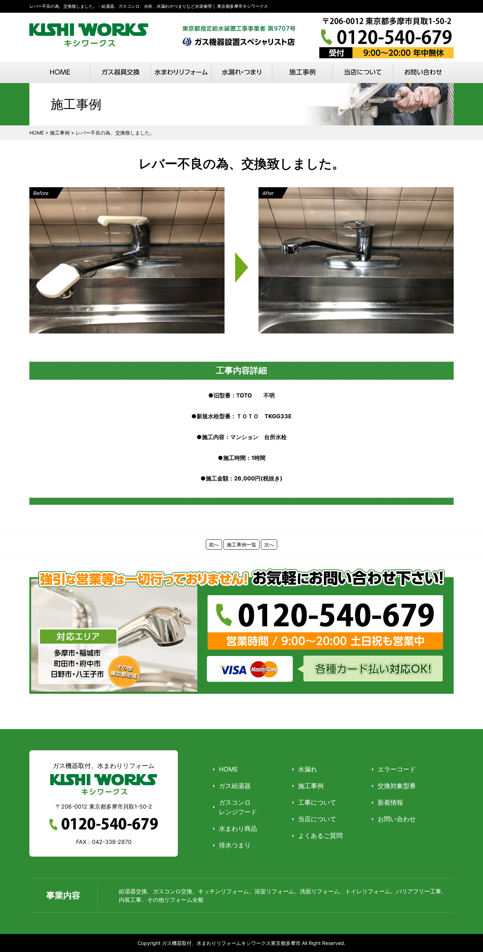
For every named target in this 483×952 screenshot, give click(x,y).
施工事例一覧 (241, 545)
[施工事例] (302, 72)
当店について (317, 819)
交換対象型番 (397, 786)
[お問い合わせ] (423, 72)
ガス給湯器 (235, 786)
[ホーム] (60, 72)
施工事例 (311, 786)
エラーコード (397, 769)
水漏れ (307, 769)
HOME (228, 769)
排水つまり (235, 845)
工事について (317, 802)
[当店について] (362, 72)
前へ (214, 545)
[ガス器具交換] (120, 72)
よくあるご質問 (320, 835)
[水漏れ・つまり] (241, 72)
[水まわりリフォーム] (181, 72)
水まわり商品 (238, 828)
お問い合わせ (397, 819)
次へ (269, 545)
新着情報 (390, 802)
